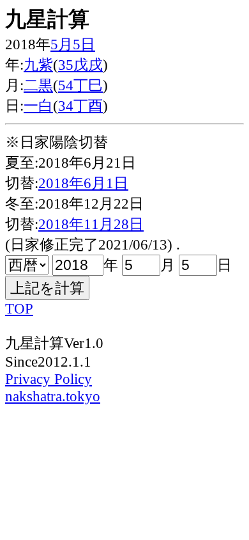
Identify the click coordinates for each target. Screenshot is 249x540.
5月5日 (72, 44)
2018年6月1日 (83, 183)
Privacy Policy (48, 378)
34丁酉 (80, 105)
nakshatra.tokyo (52, 396)
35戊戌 (80, 64)
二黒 (38, 85)
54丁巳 (80, 85)
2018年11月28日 (91, 224)
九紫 (38, 64)
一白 (38, 105)
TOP (19, 308)
